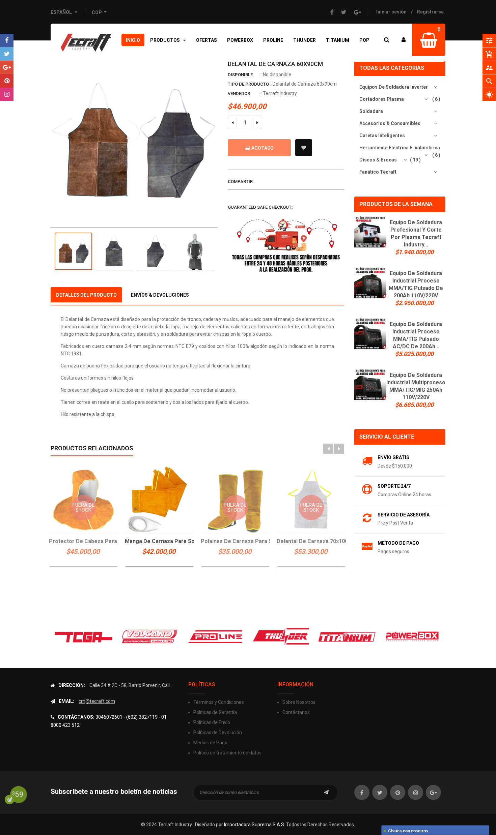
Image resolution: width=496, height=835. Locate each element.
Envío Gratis (393, 457)
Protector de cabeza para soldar (83, 541)
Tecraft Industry (280, 93)
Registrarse (430, 11)
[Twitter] (6, 54)
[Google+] (6, 67)
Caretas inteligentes (382, 135)
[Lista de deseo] (303, 147)
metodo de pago (398, 543)
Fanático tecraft (377, 172)
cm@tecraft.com (97, 701)
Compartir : (241, 181)
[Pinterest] (6, 81)
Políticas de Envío (211, 722)
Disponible (240, 74)
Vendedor (239, 93)
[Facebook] (6, 40)
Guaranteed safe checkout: (260, 207)
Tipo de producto (248, 84)
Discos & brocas (378, 159)
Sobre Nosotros (298, 702)
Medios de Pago (210, 742)
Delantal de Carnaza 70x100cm (311, 541)
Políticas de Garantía (215, 712)
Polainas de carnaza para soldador (235, 541)
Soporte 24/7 (394, 486)
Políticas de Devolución (217, 732)
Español (62, 12)
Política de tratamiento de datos (227, 752)
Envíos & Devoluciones (160, 295)
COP (96, 11)
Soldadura (371, 111)
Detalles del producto (86, 295)
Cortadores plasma (381, 99)
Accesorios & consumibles (389, 123)
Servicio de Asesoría (404, 514)
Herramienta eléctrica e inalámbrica (399, 147)
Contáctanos (296, 712)
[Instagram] (6, 94)
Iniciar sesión (391, 11)
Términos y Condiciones (218, 702)
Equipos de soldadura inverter (393, 87)
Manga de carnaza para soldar (159, 541)
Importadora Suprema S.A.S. (254, 824)
